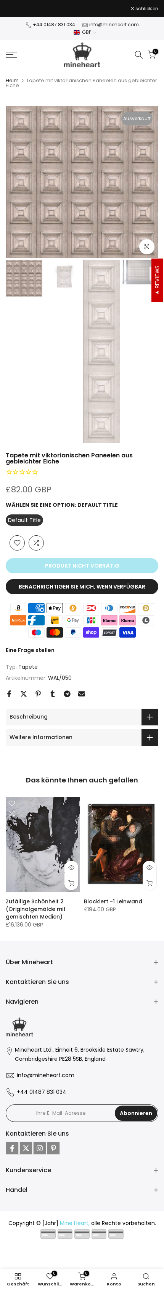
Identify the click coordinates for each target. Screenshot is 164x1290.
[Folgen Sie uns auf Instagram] (39, 1148)
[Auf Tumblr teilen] (52, 693)
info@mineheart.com (114, 24)
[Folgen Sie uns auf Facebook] (12, 1148)
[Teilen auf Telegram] (67, 693)
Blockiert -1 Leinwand (113, 901)
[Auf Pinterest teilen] (38, 693)
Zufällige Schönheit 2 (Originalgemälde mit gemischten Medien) (36, 909)
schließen (146, 8)
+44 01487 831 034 (54, 24)
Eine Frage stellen (30, 650)
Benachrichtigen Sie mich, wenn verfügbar (82, 586)
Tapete (28, 667)
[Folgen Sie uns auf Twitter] (25, 1148)
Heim (12, 80)
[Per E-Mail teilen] (81, 693)
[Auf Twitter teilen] (23, 693)
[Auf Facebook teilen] (9, 693)
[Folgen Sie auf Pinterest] (53, 1148)
